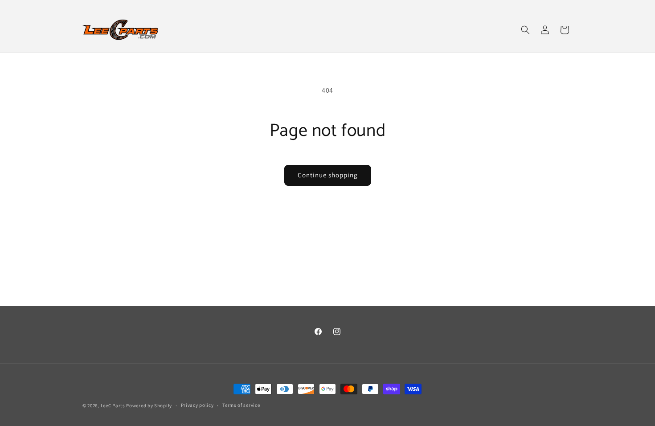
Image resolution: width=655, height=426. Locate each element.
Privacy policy (197, 405)
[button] (525, 30)
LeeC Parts (113, 405)
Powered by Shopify (149, 405)
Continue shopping (328, 175)
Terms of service (241, 405)
